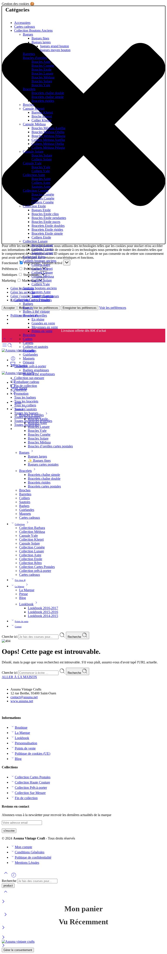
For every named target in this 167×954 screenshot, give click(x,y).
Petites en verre (42, 331)
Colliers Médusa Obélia (48, 144)
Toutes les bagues (26, 413)
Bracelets (29, 89)
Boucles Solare (42, 81)
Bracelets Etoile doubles (48, 225)
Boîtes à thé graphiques (39, 374)
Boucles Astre (41, 62)
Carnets (28, 343)
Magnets (29, 358)
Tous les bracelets (26, 401)
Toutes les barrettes (27, 417)
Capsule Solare (33, 151)
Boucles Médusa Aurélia (48, 128)
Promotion (21, 393)
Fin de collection (25, 386)
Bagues (28, 34)
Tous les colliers (25, 405)
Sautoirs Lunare (42, 253)
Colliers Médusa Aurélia (48, 140)
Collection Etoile (34, 206)
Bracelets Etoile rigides (47, 229)
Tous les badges (25, 397)
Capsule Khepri (33, 108)
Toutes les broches (26, 425)
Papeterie (20, 389)
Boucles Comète (43, 65)
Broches (28, 104)
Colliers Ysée (41, 171)
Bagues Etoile (41, 210)
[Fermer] (3, 902)
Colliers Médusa (43, 276)
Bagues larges (41, 42)
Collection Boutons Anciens (33, 30)
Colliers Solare (42, 159)
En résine (38, 319)
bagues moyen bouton (55, 50)
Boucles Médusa (43, 77)
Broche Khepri (42, 116)
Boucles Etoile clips (45, 214)
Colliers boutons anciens (39, 261)
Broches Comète (43, 198)
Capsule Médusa (34, 124)
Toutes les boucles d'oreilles (33, 421)
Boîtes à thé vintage (36, 311)
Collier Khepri (41, 120)
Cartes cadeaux (24, 26)
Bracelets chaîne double (48, 93)
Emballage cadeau (26, 382)
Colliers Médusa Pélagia (48, 147)
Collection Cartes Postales (32, 300)
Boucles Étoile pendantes (49, 218)
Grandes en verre (43, 323)
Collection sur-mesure (29, 378)
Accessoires (22, 23)
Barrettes (29, 54)
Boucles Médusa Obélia (48, 132)
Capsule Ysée (32, 163)
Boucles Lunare (42, 73)
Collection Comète (35, 190)
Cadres (27, 339)
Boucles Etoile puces (46, 222)
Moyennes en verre (45, 327)
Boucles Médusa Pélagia (48, 136)
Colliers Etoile (41, 237)
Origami (28, 362)
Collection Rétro (34, 257)
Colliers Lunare (42, 249)
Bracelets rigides (43, 101)
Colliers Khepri (42, 268)
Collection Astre (34, 175)
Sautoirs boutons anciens (40, 288)
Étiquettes (29, 350)
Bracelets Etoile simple (47, 233)
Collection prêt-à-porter (30, 366)
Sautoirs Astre (41, 186)
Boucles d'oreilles (35, 58)
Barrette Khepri (42, 112)
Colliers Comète (43, 202)
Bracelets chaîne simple (48, 97)
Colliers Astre (41, 183)
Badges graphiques (36, 370)
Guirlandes (30, 354)
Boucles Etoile (42, 69)
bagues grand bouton (54, 46)
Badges (28, 304)
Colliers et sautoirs (35, 347)
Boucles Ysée (41, 85)
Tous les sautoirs (25, 409)
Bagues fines (40, 38)
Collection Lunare (35, 241)
